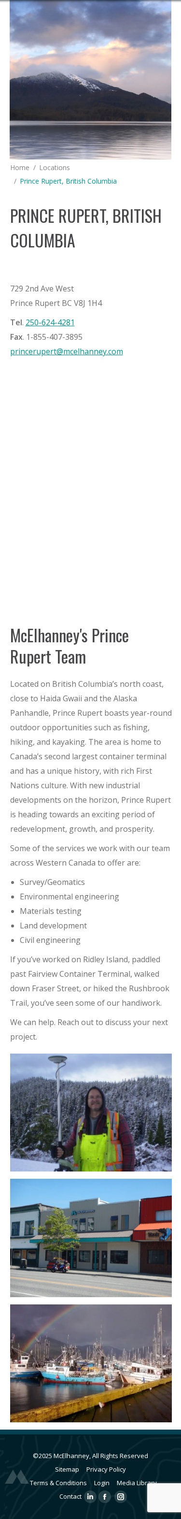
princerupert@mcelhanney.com (66, 351)
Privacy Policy (106, 1469)
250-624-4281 (50, 322)
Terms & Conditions (58, 1482)
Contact (70, 1496)
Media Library (137, 1482)
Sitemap (67, 1469)
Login (102, 1482)
